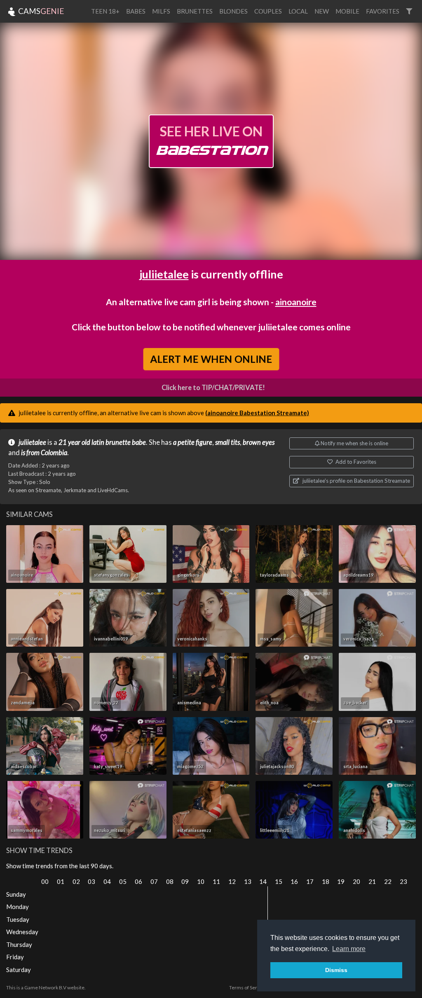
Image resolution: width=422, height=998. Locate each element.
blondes (233, 11)
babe (139, 442)
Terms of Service (247, 987)
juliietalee (164, 274)
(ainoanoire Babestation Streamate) (257, 412)
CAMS (40, 11)
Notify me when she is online (353, 443)
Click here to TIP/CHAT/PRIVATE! (213, 387)
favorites (382, 11)
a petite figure (192, 442)
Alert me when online (211, 359)
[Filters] (409, 11)
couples (268, 11)
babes (135, 11)
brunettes (195, 11)
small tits (227, 442)
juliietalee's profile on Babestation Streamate (355, 480)
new (321, 11)
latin (97, 442)
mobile (347, 11)
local (298, 11)
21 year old (74, 442)
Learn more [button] (349, 948)
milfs (161, 11)
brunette (118, 442)
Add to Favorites (355, 461)
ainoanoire (295, 302)
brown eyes (258, 442)
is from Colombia (44, 453)
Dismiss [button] (336, 970)
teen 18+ (105, 11)
